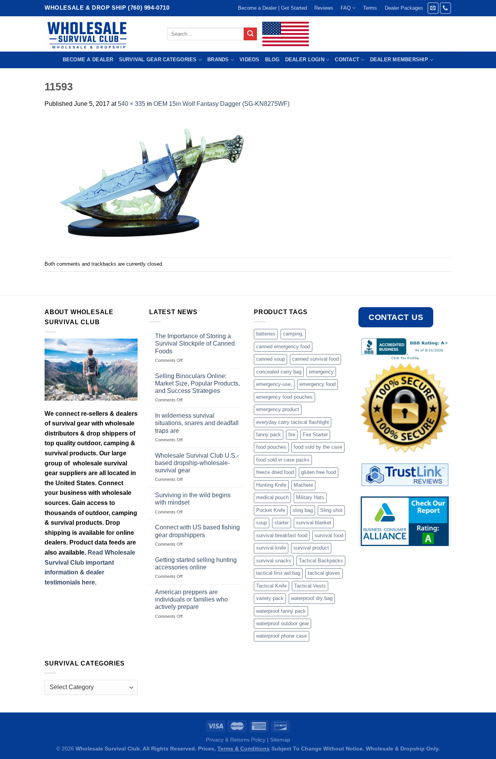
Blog (272, 59)
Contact (347, 59)
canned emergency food (283, 346)
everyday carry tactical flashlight (292, 422)
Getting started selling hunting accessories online (196, 564)
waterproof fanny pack (281, 611)
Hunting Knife (271, 485)
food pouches (271, 447)
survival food (329, 535)
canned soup (270, 359)
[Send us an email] (433, 8)
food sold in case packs (283, 460)
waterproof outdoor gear (282, 623)
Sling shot (331, 510)
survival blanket (313, 523)
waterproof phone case (281, 636)
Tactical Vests (310, 586)
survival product (311, 548)
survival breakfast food (281, 535)
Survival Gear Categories (158, 59)
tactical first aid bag (278, 573)
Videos (249, 59)
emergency (321, 372)
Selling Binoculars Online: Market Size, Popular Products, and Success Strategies (197, 383)
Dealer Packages (404, 8)
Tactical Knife (271, 586)
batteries (266, 334)
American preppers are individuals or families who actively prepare (191, 599)
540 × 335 (131, 103)
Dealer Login (304, 59)
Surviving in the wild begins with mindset (193, 499)
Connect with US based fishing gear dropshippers (197, 531)
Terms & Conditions (243, 748)
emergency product (277, 409)
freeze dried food (275, 472)
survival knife (271, 548)
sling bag (303, 510)
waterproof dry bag (311, 598)
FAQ (346, 8)
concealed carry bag (278, 372)
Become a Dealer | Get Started (272, 8)
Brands (218, 59)
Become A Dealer (88, 59)
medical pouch (272, 497)
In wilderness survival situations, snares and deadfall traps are (197, 423)
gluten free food (318, 472)
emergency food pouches (284, 397)
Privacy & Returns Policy (235, 740)
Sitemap (280, 740)
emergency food (318, 384)
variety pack (270, 598)
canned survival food (315, 359)
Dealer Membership (399, 59)
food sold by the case (318, 447)
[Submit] (250, 34)
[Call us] (445, 8)
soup (261, 523)
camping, (293, 334)
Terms (370, 8)
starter (281, 523)
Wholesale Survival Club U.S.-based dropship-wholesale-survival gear (197, 463)
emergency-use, (274, 384)
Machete (303, 485)
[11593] (149, 182)
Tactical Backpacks (321, 561)
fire (291, 434)
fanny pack (268, 434)
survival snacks (273, 561)
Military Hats (310, 497)
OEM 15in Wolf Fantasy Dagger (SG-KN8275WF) (221, 103)
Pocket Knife (270, 510)
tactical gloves (324, 573)
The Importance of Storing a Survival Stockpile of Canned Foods (195, 343)
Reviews (323, 8)
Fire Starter (315, 434)
